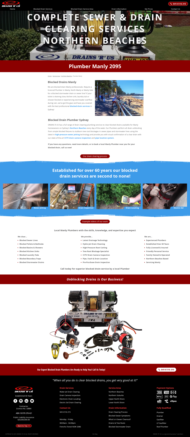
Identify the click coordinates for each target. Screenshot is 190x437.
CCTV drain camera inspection (77, 138)
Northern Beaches (66, 76)
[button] (119, 9)
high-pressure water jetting (67, 134)
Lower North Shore (116, 402)
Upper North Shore (116, 399)
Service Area (56, 76)
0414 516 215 (65, 412)
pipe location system (104, 138)
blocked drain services (80, 106)
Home (49, 76)
